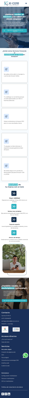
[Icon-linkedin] (9, 394)
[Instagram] (6, 394)
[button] (26, 3)
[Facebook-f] (2, 394)
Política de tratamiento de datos (12, 387)
